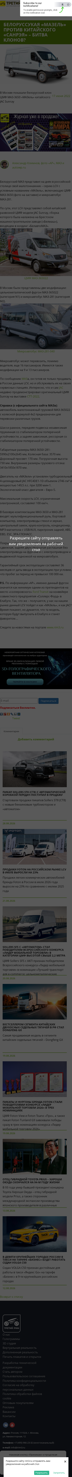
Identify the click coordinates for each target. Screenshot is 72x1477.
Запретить (59, 1472)
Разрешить (41, 1472)
